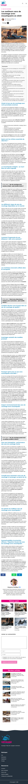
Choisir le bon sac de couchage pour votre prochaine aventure (14, 69)
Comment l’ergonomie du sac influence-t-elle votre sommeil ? (13, 78)
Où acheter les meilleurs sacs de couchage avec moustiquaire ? (13, 97)
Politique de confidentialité (6, 776)
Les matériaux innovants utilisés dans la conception (14, 80)
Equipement (3, 758)
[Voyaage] (4, 3)
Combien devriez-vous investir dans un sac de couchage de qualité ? (12, 82)
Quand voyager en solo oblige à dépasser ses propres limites (18, 705)
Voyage (3, 760)
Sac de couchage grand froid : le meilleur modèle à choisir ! (20, 627)
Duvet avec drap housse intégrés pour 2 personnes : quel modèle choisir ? (21, 613)
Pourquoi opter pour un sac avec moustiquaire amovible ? (12, 86)
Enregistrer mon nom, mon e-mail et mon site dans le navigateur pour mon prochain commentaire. (14, 658)
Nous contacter (4, 770)
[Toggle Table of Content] (23, 67)
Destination (3, 757)
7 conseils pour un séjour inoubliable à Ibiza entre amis (17, 687)
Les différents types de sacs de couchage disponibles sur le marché (11, 76)
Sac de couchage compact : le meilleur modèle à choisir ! (6, 613)
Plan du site (3, 772)
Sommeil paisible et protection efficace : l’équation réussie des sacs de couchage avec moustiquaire (13, 99)
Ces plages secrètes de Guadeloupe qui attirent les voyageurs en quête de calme (17, 674)
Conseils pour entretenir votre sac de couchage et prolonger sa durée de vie (13, 94)
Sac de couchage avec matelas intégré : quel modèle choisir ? (6, 627)
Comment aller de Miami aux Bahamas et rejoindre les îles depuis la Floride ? (17, 680)
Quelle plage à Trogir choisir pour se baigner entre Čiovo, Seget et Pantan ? (17, 718)
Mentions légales (4, 774)
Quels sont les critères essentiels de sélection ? (13, 71)
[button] (22, 3)
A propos (3, 768)
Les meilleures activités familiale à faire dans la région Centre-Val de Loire (18, 712)
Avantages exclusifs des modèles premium (12, 84)
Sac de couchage (7, 8)
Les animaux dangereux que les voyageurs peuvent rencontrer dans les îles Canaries (18, 692)
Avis (2, 755)
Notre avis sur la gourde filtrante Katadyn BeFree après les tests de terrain (18, 699)
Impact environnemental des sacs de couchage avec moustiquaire (14, 89)
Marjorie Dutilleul (10, 19)
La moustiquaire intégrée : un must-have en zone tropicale (13, 73)
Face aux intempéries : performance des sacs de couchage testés (13, 92)
